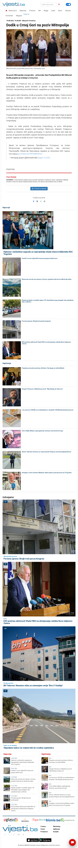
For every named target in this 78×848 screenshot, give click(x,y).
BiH (39, 11)
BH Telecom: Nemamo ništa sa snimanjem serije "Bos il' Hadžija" (33, 685)
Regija (46, 11)
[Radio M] (8, 820)
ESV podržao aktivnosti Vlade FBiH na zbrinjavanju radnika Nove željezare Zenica (46, 342)
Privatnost (44, 832)
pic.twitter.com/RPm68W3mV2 (30, 154)
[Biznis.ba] (53, 820)
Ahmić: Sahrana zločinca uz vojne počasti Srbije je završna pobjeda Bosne (46, 452)
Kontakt (55, 832)
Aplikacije (56, 829)
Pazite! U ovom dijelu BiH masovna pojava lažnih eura (39, 258)
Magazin (19, 16)
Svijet (53, 11)
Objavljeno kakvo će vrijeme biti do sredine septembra (29, 748)
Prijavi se (26, 14)
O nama (43, 826)
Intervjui (68, 11)
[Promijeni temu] (68, 4)
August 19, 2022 (44, 158)
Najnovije (23, 11)
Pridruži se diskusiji (40, 188)
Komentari (9, 16)
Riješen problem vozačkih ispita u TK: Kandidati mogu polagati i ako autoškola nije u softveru (47, 301)
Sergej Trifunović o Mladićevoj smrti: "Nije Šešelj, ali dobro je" (42, 389)
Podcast (32, 11)
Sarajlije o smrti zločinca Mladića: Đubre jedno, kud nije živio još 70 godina (47, 472)
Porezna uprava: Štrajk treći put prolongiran (36, 321)
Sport (60, 11)
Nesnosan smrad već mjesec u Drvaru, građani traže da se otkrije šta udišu (46, 279)
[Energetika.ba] (67, 820)
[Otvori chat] (72, 842)
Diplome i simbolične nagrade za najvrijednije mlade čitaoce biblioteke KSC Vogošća (38, 253)
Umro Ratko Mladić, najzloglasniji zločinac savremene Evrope (42, 431)
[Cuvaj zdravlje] (39, 820)
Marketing (56, 826)
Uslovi (43, 829)
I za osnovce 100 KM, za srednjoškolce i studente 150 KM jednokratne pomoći (47, 410)
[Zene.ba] (25, 820)
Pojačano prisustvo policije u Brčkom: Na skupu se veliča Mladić (43, 368)
